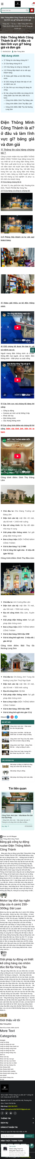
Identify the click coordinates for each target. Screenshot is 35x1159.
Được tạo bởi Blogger (10, 836)
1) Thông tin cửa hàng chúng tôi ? (16, 60)
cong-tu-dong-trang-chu (8, 1052)
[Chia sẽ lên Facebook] (8, 716)
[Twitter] (6, 1113)
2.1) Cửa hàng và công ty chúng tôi (17, 67)
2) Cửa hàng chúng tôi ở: (13, 64)
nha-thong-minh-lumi (6, 1069)
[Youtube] (10, 1113)
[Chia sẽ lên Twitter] (16, 716)
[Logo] (18, 4)
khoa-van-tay (4, 1056)
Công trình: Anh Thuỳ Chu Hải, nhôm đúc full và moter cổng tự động (21, 740)
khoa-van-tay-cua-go (7, 1059)
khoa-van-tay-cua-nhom (8, 1061)
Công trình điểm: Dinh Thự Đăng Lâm (19, 100)
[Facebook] (2, 1113)
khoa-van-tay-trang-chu (8, 1065)
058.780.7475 (12, 1106)
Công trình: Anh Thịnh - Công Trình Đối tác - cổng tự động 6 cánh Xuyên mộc (21, 746)
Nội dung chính (10, 55)
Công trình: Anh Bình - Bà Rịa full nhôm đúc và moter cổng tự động (21, 733)
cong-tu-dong (4, 1042)
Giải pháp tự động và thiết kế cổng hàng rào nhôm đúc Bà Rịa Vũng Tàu (21, 765)
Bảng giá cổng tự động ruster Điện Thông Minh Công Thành (15, 845)
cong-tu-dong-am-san (7, 1044)
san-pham (3, 1075)
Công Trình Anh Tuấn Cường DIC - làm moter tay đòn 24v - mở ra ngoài (21, 752)
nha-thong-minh (5, 1067)
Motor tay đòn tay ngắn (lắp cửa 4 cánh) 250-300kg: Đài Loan (15, 904)
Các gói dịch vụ (8, 760)
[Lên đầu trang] (32, 1152)
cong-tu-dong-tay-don (7, 1050)
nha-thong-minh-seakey (7, 1071)
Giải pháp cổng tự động (17, 771)
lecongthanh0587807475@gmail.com (17, 1109)
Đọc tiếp (4, 826)
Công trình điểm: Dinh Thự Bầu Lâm (19, 104)
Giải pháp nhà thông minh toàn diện (21, 777)
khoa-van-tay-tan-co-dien (8, 1063)
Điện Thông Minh (5, 1024)
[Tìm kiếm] (27, 10)
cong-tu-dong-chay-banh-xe (9, 1046)
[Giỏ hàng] (33, 4)
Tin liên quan (17, 788)
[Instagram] (15, 1113)
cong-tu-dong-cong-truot (8, 1048)
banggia (2, 1040)
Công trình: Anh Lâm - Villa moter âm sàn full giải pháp (20, 727)
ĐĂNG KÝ (29, 1136)
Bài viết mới (6, 722)
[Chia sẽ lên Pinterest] (12, 716)
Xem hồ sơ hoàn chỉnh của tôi (9, 1027)
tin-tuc (2, 1079)
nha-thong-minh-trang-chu (8, 1073)
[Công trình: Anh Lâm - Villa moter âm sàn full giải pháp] (17, 802)
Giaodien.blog (25, 1157)
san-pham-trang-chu (6, 1077)
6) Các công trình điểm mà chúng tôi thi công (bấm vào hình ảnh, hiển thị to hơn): (18, 95)
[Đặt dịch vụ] (32, 10)
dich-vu (2, 1054)
